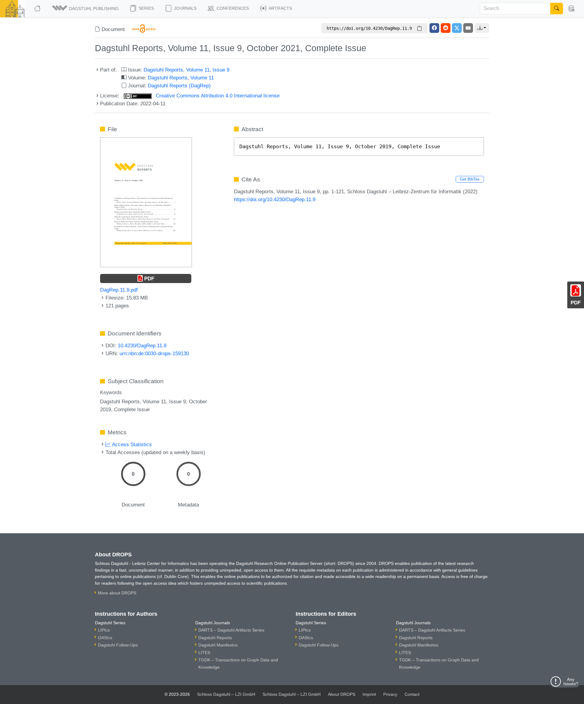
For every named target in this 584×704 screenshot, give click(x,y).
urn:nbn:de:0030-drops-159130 (154, 353)
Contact (412, 694)
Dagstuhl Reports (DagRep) (179, 85)
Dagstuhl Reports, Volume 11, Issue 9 (186, 70)
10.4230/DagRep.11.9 (142, 345)
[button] (86, 8)
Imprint (369, 694)
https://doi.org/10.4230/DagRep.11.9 (274, 199)
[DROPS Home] (38, 8)
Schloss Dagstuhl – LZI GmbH (226, 694)
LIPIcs (104, 630)
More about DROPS (117, 592)
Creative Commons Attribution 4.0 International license (217, 96)
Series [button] (145, 8)
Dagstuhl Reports (215, 637)
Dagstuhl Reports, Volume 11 (181, 78)
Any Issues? (570, 681)
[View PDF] (146, 202)
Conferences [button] (232, 8)
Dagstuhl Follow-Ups (118, 645)
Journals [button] (184, 8)
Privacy (390, 694)
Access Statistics (131, 444)
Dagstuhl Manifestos (218, 645)
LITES (204, 652)
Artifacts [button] (280, 8)
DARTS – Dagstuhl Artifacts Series (231, 630)
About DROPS (341, 694)
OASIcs (105, 637)
